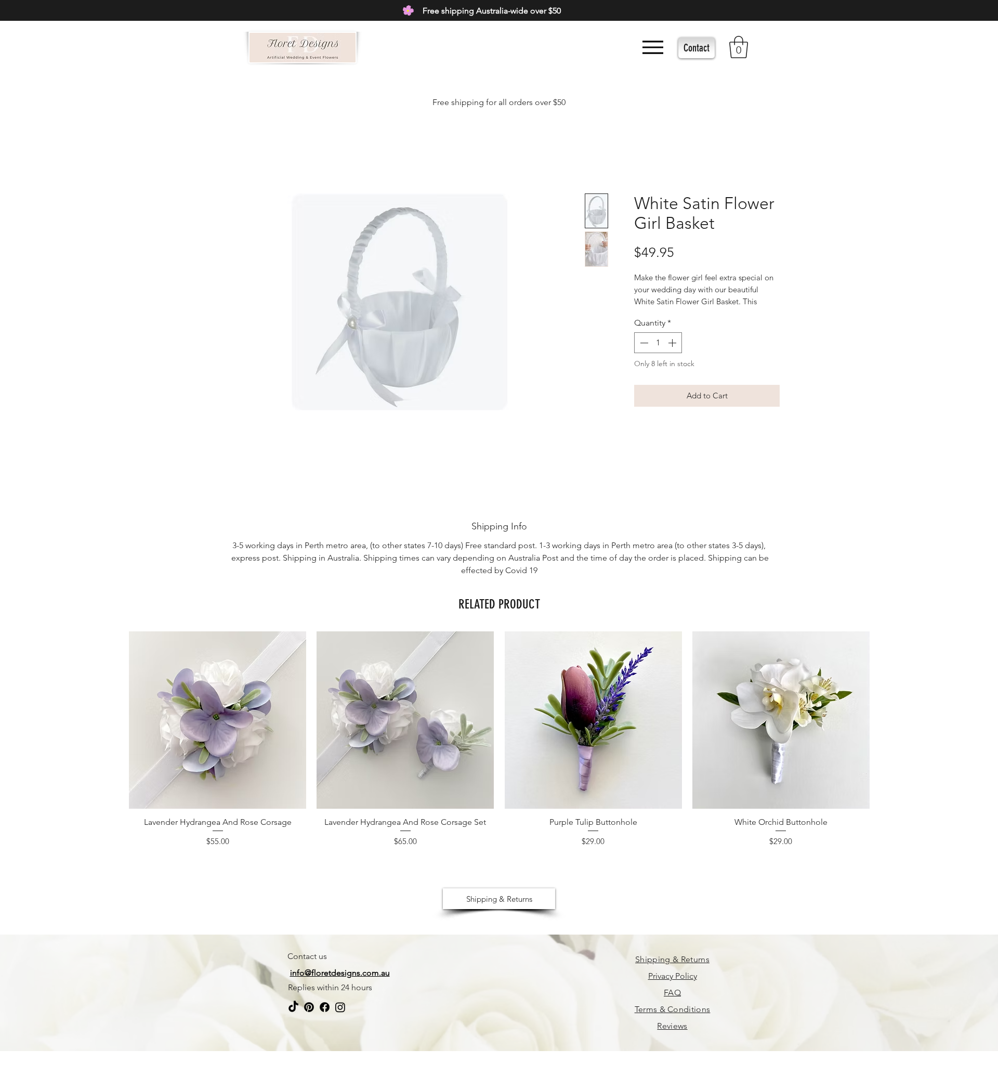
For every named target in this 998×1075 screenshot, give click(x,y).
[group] (499, 742)
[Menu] (652, 47)
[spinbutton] (658, 343)
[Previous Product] (114, 719)
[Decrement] (643, 343)
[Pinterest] (309, 1007)
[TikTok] (293, 1007)
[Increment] (673, 343)
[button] (738, 47)
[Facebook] (324, 1007)
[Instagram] (340, 1007)
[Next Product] (884, 719)
